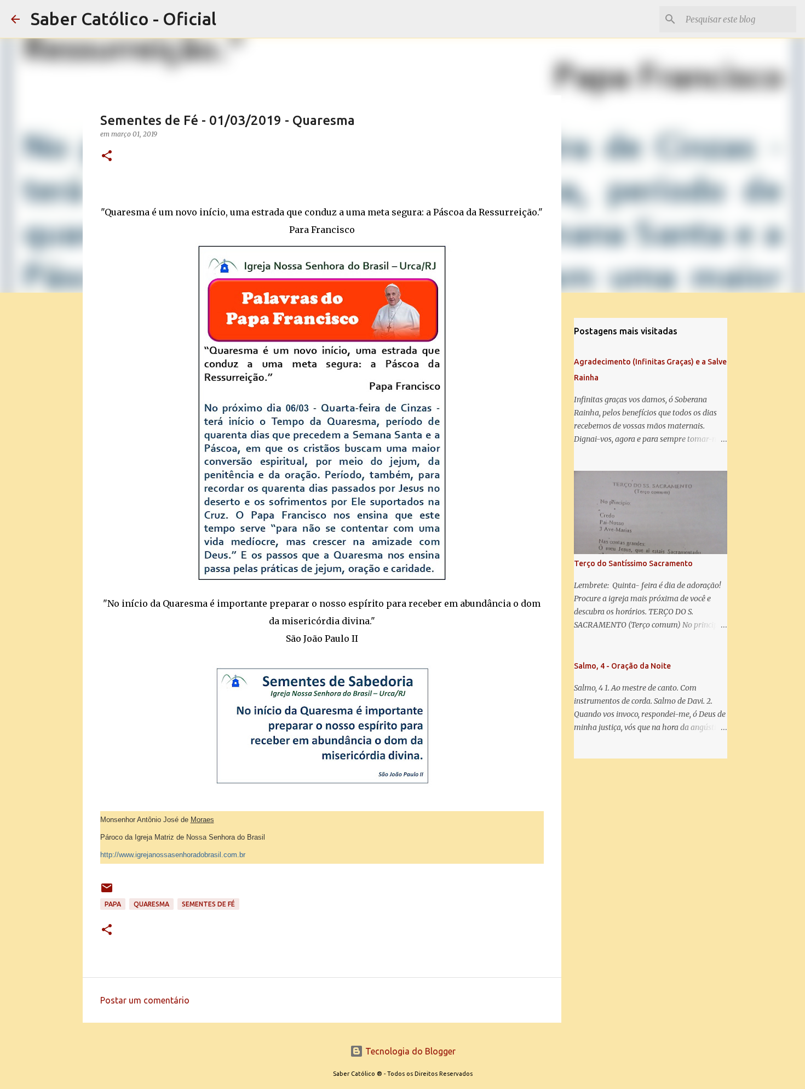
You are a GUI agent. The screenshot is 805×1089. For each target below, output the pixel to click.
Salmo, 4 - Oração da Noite (622, 666)
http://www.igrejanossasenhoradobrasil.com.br (172, 855)
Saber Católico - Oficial (123, 18)
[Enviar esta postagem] (106, 892)
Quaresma (151, 904)
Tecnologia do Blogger (409, 1051)
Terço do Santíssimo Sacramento (633, 563)
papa (113, 904)
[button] (106, 156)
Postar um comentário (144, 1000)
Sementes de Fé (208, 904)
